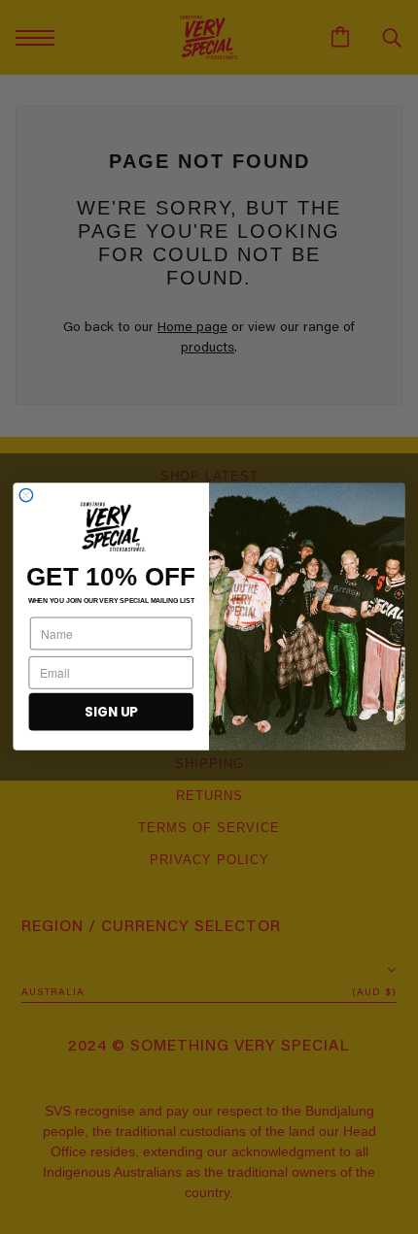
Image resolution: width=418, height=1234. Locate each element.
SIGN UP (111, 712)
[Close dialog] (25, 495)
